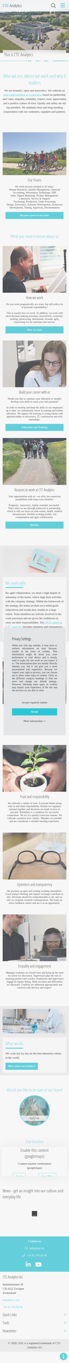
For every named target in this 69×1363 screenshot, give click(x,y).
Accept (34, 711)
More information (34, 721)
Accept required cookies (34, 702)
